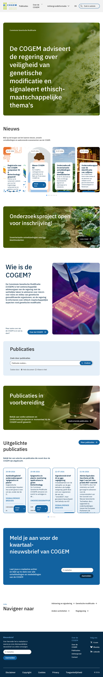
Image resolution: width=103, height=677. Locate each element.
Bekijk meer (17, 509)
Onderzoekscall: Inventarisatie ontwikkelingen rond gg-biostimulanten (64, 170)
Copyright (26, 672)
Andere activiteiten (59, 611)
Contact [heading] (75, 657)
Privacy (55, 672)
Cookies (41, 672)
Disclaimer (10, 672)
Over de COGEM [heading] (75, 646)
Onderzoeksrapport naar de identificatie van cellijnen (90, 168)
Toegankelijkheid (74, 672)
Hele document (28, 370)
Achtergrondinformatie (56, 6)
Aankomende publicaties (78, 421)
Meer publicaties (87, 442)
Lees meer (84, 239)
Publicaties (23, 6)
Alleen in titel (42, 370)
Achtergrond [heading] (76, 654)
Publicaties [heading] (76, 650)
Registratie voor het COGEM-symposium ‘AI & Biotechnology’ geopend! (14, 171)
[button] (46, 195)
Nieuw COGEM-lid (38, 166)
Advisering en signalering (62, 603)
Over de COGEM (36, 6)
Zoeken (87, 363)
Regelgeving (81, 611)
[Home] (10, 6)
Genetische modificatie (85, 603)
